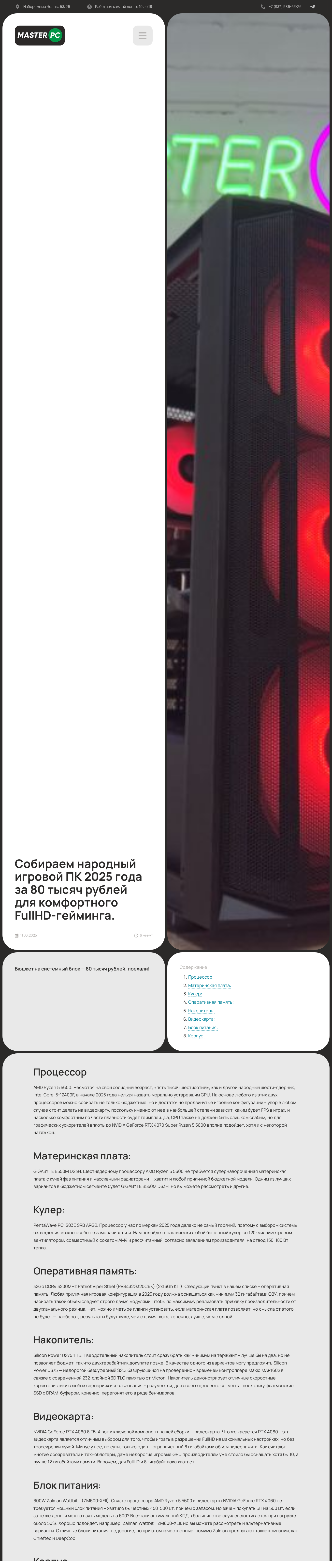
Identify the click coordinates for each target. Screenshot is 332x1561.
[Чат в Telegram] (312, 6)
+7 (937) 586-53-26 (285, 6)
